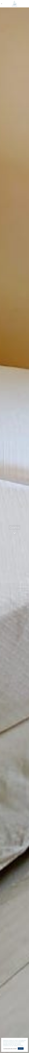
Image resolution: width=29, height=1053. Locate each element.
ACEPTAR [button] (21, 1048)
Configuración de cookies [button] (10, 1048)
